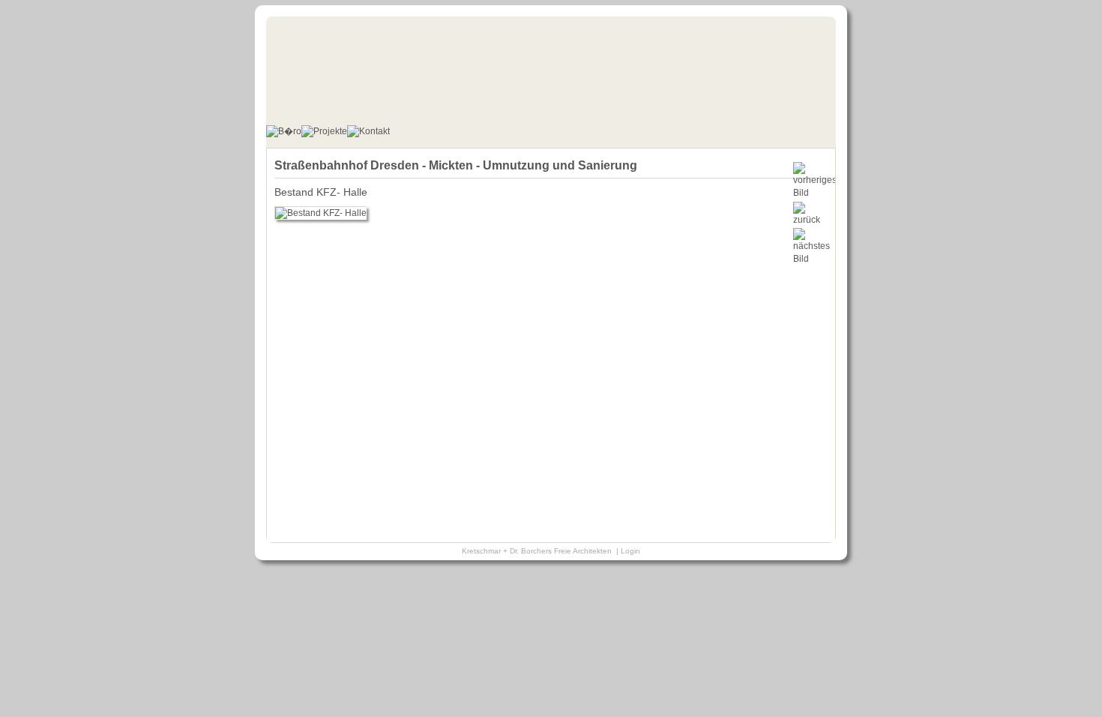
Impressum (807, 22)
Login (630, 551)
